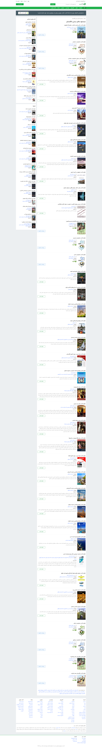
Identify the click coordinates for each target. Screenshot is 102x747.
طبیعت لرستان (53, 344)
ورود (28, 1)
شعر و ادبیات (21, 701)
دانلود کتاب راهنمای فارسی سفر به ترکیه (77, 304)
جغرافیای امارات (43, 527)
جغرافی (73, 707)
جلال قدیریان (73, 372)
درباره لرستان (65, 344)
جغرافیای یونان (62, 509)
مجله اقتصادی (30, 707)
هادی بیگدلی (28, 126)
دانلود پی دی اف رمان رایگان (44, 428)
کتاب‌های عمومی (71, 357)
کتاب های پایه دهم (51, 596)
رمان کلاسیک (46, 395)
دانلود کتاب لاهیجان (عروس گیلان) (78, 156)
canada (52, 462)
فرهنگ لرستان (70, 342)
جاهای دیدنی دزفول (48, 579)
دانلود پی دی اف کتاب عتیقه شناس (55, 427)
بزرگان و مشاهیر (40, 701)
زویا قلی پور (28, 157)
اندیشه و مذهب (71, 703)
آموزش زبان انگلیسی (69, 579)
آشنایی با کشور (51, 478)
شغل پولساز (55, 562)
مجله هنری (31, 715)
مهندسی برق (51, 706)
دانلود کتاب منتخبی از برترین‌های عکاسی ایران (76, 287)
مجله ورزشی (31, 709)
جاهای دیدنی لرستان (63, 342)
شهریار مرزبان (28, 97)
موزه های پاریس (62, 96)
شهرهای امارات (46, 526)
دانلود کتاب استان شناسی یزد (79, 590)
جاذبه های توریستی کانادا (55, 464)
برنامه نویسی (61, 706)
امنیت (62, 704)
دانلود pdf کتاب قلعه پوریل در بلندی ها (61, 447)
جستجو (52, 4)
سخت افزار (61, 709)
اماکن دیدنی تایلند (66, 327)
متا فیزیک (49, 194)
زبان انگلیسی (52, 581)
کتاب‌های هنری (71, 289)
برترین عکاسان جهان (67, 294)
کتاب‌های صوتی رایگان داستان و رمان (25, 48)
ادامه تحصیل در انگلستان (60, 377)
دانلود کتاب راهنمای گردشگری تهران (78, 139)
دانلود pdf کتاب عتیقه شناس (44, 427)
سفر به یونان (61, 511)
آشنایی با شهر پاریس (69, 96)
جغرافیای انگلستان (62, 80)
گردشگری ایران (71, 45)
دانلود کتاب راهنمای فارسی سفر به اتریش (77, 472)
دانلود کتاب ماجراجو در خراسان (79, 42)
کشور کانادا (70, 464)
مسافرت (57, 543)
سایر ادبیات (84, 718)
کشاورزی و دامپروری (71, 718)
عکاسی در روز (59, 292)
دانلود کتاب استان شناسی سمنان (78, 606)
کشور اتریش (62, 478)
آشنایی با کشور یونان (52, 509)
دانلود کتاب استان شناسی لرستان (78, 337)
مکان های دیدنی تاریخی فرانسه (44, 96)
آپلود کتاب (20, 4)
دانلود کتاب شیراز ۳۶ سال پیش (79, 108)
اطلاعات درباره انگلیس (66, 360)
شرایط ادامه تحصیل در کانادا (69, 465)
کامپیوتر (72, 8)
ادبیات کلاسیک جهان (42, 430)
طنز (85, 707)
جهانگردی (54, 543)
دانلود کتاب (41, 84)
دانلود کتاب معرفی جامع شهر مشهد (78, 271)
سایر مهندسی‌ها (50, 712)
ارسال (64, 730)
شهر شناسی (71, 162)
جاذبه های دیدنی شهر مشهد (51, 278)
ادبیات (80, 8)
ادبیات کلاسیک (62, 393)
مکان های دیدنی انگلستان (71, 81)
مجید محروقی (73, 538)
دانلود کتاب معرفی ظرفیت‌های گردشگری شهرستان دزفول (73, 573)
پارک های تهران (49, 146)
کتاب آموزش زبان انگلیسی (45, 581)
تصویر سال (54, 294)
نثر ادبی (84, 710)
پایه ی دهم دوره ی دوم (47, 342)
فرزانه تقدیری (28, 142)
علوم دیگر (72, 721)
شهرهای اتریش (57, 478)
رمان (85, 703)
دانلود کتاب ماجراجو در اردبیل (79, 238)
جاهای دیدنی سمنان (47, 611)
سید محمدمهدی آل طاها (71, 575)
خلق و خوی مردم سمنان (55, 611)
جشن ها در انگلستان (76, 691)
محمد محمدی (73, 273)
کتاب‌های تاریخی (71, 110)
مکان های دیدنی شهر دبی (70, 544)
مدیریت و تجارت (20, 707)
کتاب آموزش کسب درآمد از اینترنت (54, 563)
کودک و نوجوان (40, 710)
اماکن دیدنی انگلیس (62, 362)
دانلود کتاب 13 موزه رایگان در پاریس (78, 91)
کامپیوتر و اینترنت (60, 715)
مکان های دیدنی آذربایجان (71, 495)
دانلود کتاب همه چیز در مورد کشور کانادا (77, 456)
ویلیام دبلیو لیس (72, 675)
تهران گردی (71, 144)
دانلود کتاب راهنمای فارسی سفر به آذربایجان (76, 488)
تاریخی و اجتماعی (20, 706)
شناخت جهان (72, 195)
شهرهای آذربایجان (52, 495)
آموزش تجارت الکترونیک (47, 565)
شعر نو (84, 706)
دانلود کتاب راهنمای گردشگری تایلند (78, 321)
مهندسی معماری (50, 704)
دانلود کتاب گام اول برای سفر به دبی (78, 536)
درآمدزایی (46, 562)
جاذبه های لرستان (59, 344)
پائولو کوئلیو (28, 63)
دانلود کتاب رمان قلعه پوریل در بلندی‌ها (77, 438)
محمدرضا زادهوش (27, 165)
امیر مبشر (28, 208)
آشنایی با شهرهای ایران (64, 162)
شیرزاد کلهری (73, 189)
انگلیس (71, 360)
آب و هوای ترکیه (46, 309)
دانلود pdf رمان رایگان (65, 395)
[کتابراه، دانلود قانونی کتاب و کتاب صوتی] (74, 32)
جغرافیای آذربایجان (61, 493)
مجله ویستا (28, 31)
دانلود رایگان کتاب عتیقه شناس (67, 427)
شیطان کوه (63, 164)
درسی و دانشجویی (71, 717)
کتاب (76, 729)
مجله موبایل (31, 703)
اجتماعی (73, 710)
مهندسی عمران (50, 703)
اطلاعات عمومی (70, 462)
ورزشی (41, 714)
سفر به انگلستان (64, 81)
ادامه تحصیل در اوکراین (51, 377)
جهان (75, 195)
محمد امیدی (73, 158)
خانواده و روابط (40, 704)
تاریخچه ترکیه (52, 309)
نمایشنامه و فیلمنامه (82, 714)
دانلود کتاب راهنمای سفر (68, 328)
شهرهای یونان (52, 511)
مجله (59, 8)
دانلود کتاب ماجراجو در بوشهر (79, 640)
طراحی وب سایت (60, 712)
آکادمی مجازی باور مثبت (26, 72)
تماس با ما (17, 1)
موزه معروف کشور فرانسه (55, 96)
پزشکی (73, 704)
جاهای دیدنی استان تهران (61, 131)
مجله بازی (31, 704)
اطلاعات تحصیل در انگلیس (57, 360)
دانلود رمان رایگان (56, 393)
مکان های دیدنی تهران (65, 146)
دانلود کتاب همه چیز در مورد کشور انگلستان (76, 354)
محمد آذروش (28, 175)
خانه (84, 8)
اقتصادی (73, 701)
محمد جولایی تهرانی (72, 44)
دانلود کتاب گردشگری (69, 80)
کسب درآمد (50, 562)
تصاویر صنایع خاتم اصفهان (58, 178)
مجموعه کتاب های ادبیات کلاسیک (55, 395)
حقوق (73, 715)
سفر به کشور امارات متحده (63, 543)
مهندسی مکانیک (50, 707)
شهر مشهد (71, 278)
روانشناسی (72, 709)
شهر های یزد (65, 595)
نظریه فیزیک (54, 194)
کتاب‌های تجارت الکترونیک (69, 557)
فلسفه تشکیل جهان (60, 194)
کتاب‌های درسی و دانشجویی (26, 98)
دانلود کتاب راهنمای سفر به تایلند (50, 328)
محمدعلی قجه (28, 55)
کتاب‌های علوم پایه (70, 191)
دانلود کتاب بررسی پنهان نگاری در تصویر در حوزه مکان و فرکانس (72, 204)
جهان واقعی (66, 194)
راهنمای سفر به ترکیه (65, 309)
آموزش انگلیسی (54, 579)
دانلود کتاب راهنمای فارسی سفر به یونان (77, 504)
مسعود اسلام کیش (72, 556)
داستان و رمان (21, 703)
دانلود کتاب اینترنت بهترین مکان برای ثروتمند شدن (74, 554)
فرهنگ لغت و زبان (82, 715)
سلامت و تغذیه (40, 709)
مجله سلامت (31, 714)
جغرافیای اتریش (62, 477)
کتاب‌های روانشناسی (28, 40)
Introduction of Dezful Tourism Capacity (69, 582)
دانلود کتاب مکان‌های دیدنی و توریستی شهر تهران (75, 123)
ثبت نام (25, 1)
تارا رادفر (74, 322)
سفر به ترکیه (68, 310)
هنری (42, 715)
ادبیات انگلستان (63, 446)
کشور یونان (57, 511)
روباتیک (51, 710)
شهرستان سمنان (63, 611)
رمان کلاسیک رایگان (49, 393)
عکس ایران (46, 292)
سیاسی (73, 712)
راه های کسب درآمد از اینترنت (43, 563)
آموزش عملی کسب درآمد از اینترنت (70, 565)
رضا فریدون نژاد (72, 356)
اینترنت (62, 701)
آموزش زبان (84, 717)
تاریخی (73, 706)
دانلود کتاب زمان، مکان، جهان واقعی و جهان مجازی (75, 188)
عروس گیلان (44, 162)
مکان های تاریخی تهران (57, 146)
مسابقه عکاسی (73, 294)
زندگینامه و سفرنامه (82, 712)
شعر (85, 704)
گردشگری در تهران (49, 144)
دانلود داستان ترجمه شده (48, 396)
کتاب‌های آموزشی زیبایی (27, 32)
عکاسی (55, 292)
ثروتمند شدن (65, 562)
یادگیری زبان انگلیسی (61, 579)
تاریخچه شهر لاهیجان (50, 164)
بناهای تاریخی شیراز (56, 113)
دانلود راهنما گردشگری (42, 80)
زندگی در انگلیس (49, 360)
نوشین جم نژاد (28, 150)
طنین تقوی (28, 47)
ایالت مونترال (48, 464)
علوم (77, 8)
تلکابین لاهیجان (57, 164)
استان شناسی (57, 342)
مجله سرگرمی (30, 706)
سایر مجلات (31, 717)
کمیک (85, 709)
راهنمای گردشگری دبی (69, 526)
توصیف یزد (61, 595)
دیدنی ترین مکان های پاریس (62, 98)
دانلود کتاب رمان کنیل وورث (80, 387)
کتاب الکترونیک (74, 738)
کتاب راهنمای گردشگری (60, 328)
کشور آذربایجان (58, 495)
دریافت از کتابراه (41, 34)
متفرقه (41, 717)
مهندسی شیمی (50, 709)
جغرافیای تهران (58, 144)
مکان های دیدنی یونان (68, 511)
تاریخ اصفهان (43, 178)
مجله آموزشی (30, 710)
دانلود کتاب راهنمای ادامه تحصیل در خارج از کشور (75, 370)
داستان (84, 701)
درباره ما (84, 739)
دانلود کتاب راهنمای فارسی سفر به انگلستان (76, 75)
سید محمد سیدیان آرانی (71, 27)
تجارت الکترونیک (60, 707)
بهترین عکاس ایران (60, 294)
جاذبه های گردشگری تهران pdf (71, 131)
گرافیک (62, 714)
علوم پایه (72, 720)
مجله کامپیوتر (30, 701)
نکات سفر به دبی (45, 543)
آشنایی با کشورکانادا (57, 462)
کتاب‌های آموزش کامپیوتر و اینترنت (67, 207)
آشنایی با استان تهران (41, 144)
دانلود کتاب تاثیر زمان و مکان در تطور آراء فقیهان (75, 25)
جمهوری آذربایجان (69, 496)
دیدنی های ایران (70, 292)
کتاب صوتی (53, 8)
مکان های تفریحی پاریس (72, 98)
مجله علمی (31, 712)
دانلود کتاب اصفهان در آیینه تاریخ (78, 172)
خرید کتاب (75, 741)
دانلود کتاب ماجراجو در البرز (80, 254)
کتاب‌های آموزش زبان (27, 176)
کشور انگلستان (58, 81)
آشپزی (41, 703)
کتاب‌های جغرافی (71, 77)
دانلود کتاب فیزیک (41, 194)
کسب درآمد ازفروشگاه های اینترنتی (58, 565)
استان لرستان (70, 344)
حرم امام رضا (43, 278)
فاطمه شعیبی (28, 23)
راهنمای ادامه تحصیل (63, 378)
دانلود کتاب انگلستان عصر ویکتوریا (78, 656)
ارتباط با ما (84, 738)
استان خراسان (58, 278)
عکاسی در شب (50, 292)
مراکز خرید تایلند (47, 327)
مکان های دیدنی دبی (61, 526)
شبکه (62, 710)
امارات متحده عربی (73, 527)
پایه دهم (52, 342)
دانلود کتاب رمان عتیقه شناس (79, 420)
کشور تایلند (42, 328)
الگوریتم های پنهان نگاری (60, 210)
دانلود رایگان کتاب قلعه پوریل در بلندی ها (53, 446)
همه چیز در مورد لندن (69, 362)
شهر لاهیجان (49, 162)
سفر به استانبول (73, 310)
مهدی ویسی (73, 206)
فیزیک (46, 194)
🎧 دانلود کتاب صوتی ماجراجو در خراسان (77, 58)
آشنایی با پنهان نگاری (69, 210)
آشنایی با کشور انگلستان (50, 80)
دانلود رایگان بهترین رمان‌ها (27, 64)
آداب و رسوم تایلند (59, 327)
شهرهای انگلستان (52, 81)
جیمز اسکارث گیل (27, 118)
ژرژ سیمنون (28, 134)
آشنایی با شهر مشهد (65, 278)
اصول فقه (72, 28)
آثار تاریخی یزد (70, 595)
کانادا (73, 464)
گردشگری (56, 80)
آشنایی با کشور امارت (66, 527)
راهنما (22, 1)
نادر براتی (29, 110)
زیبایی (41, 706)
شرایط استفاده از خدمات (81, 742)
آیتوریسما (73, 125)
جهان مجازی (71, 194)
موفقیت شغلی (70, 562)
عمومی (62, 8)
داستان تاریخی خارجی (57, 396)
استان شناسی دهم (68, 613)
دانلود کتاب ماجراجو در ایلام (80, 623)
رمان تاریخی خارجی (71, 396)
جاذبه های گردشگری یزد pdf (47, 595)
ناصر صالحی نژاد (72, 174)
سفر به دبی (55, 526)
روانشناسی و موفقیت (19, 704)
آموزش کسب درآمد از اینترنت (66, 563)
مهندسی (67, 8)
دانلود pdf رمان (71, 395)
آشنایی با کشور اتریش (51, 477)
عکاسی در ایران (64, 292)
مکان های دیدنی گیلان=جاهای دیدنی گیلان (60, 690)
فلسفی (73, 714)
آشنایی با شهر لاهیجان (56, 162)
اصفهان (47, 178)
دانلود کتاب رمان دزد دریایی (80, 403)
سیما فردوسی (28, 39)
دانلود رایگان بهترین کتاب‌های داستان (25, 56)
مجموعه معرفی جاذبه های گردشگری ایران (66, 129)
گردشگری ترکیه (40, 309)
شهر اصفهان (52, 178)
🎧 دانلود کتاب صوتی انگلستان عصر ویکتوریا (76, 221)
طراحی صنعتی (50, 701)
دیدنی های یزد (55, 595)
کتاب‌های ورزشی (28, 209)
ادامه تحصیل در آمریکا (69, 377)
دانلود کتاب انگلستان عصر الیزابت (78, 673)
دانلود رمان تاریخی (64, 396)
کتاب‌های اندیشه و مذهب (27, 127)
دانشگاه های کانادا (64, 462)
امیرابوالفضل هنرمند (27, 223)
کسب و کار (42, 562)
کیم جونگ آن (28, 200)
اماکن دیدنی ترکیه (58, 309)
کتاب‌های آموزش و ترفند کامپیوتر (25, 89)
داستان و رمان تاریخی (69, 393)
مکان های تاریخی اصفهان (68, 178)
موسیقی (41, 712)
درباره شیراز (62, 113)
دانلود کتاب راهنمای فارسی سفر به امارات (77, 521)
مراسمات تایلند (53, 327)
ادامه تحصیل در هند (70, 378)
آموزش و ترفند (60, 703)
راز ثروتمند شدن (59, 562)
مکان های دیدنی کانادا (64, 464)
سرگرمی (41, 707)
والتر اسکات (41, 396)
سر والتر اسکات (72, 389)
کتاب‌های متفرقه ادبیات (27, 193)
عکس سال (41, 292)
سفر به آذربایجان (64, 495)
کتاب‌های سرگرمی (28, 24)
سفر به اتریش (67, 478)
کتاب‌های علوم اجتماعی (70, 540)
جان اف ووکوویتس (72, 223)
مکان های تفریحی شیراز (69, 113)
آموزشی (22, 710)
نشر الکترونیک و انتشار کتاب (80, 1)
